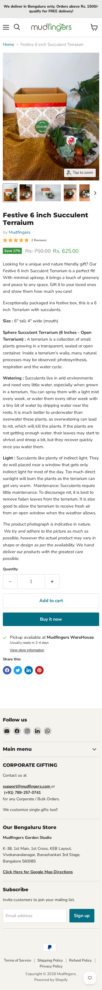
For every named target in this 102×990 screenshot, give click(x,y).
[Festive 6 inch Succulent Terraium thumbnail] (10, 193)
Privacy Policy (51, 966)
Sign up (82, 916)
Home (8, 44)
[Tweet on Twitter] (18, 670)
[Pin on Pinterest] (39, 670)
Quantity (10, 569)
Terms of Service (17, 960)
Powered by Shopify (51, 979)
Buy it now (51, 619)
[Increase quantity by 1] (52, 581)
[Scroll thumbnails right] (94, 193)
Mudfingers (19, 232)
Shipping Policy (50, 960)
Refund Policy (80, 960)
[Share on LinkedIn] (28, 670)
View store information (27, 650)
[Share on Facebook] (7, 670)
